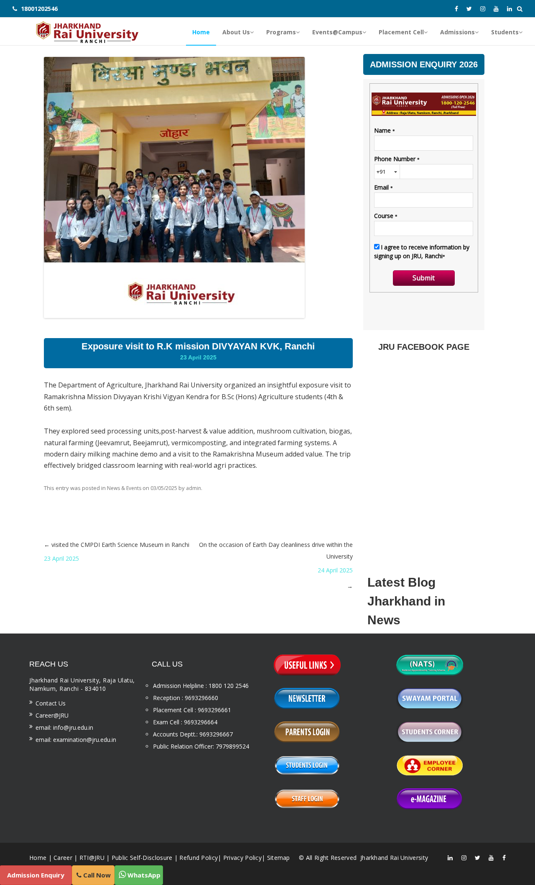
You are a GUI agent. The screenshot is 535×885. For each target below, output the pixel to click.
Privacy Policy (242, 858)
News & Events (124, 488)
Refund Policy (198, 858)
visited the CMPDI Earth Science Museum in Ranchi (116, 551)
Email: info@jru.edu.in (64, 727)
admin (193, 488)
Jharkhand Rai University (393, 858)
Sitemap (278, 858)
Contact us (51, 703)
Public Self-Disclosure (142, 858)
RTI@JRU (91, 858)
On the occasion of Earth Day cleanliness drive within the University (275, 565)
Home (37, 858)
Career (63, 858)
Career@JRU (52, 715)
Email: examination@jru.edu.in (76, 740)
